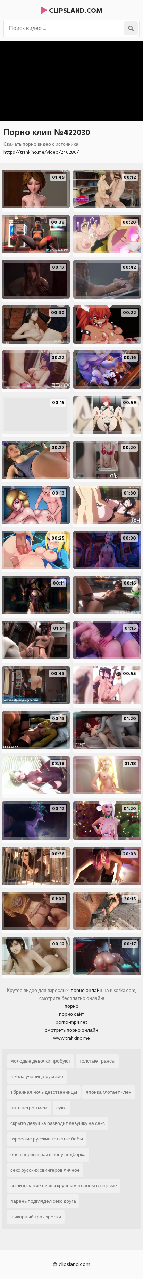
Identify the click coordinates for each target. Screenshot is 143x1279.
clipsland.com (74, 10)
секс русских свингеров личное (45, 1170)
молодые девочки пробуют (40, 1061)
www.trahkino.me (71, 1038)
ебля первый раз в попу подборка (48, 1154)
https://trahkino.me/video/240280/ (41, 152)
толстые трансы (97, 1061)
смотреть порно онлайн (71, 1030)
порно (71, 1006)
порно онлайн (86, 990)
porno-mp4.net (71, 1022)
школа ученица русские (36, 1077)
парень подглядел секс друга (43, 1201)
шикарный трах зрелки (35, 1217)
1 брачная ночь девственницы (43, 1092)
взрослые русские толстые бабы (46, 1139)
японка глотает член (109, 1092)
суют (61, 1108)
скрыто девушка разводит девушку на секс (57, 1123)
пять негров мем (29, 1108)
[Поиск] (131, 28)
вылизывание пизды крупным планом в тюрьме (63, 1186)
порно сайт (71, 1014)
